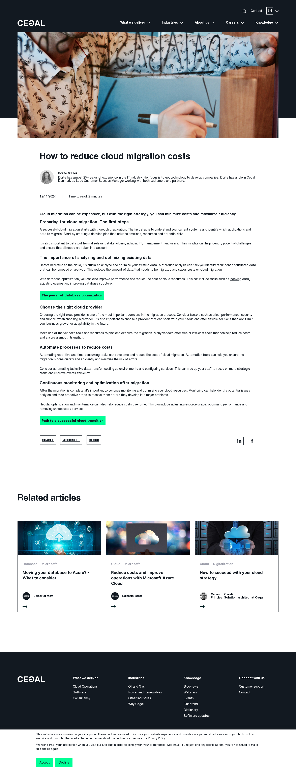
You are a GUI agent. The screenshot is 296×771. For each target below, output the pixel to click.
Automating (48, 355)
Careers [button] (232, 22)
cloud (62, 229)
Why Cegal (136, 704)
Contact (256, 11)
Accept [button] (44, 762)
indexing (235, 279)
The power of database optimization (72, 295)
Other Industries (139, 698)
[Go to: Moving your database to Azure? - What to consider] (59, 566)
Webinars (190, 692)
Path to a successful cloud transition (72, 421)
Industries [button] (170, 22)
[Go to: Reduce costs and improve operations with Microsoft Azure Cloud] (148, 566)
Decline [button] (64, 762)
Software (79, 692)
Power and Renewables (145, 692)
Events (189, 698)
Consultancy (81, 698)
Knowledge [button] (264, 22)
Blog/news (191, 686)
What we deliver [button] (132, 22)
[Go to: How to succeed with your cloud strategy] (236, 566)
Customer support (252, 686)
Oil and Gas (136, 686)
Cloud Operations (85, 686)
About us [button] (202, 22)
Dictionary (191, 710)
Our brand (191, 704)
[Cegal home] (31, 23)
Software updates (197, 716)
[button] (244, 10)
